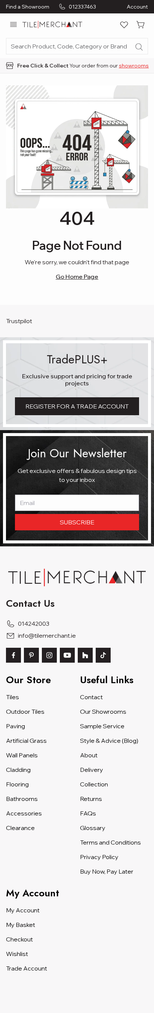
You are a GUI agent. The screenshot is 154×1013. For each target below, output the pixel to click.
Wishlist (17, 953)
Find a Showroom (27, 6)
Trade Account (26, 968)
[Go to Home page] (52, 24)
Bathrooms (22, 798)
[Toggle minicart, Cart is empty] (140, 24)
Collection (94, 784)
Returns (91, 798)
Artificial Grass (26, 740)
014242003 (33, 623)
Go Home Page (77, 276)
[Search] (139, 47)
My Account (23, 910)
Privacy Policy (99, 857)
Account (137, 6)
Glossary (92, 827)
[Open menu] (13, 24)
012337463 (82, 6)
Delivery (91, 769)
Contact (91, 697)
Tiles (12, 697)
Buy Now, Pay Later (106, 871)
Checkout (19, 939)
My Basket (20, 924)
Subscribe (77, 522)
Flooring (17, 784)
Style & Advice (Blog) (109, 740)
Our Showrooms (103, 711)
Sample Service (102, 726)
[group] (77, 65)
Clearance (20, 827)
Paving (15, 726)
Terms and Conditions (110, 842)
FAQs (88, 813)
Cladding (18, 769)
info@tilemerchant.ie (47, 635)
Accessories (24, 813)
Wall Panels (22, 755)
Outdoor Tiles (25, 711)
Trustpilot (19, 321)
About (89, 755)
